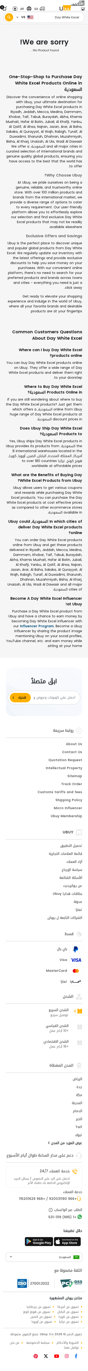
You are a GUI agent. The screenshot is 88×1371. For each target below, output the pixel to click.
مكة (79, 1095)
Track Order (71, 784)
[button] (38, 9)
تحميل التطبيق (71, 846)
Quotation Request (65, 760)
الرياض (77, 1079)
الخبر (79, 1119)
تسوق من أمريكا (68, 1307)
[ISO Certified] (35, 1283)
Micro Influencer (68, 808)
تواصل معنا (71, 1348)
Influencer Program (37, 626)
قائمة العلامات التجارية (65, 854)
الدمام (77, 1111)
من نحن (14, 1343)
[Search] (9, 17)
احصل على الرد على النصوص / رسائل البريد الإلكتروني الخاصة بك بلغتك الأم (42, 1181)
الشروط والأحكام (68, 1343)
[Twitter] (47, 1357)
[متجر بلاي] (39, 1243)
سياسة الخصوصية (38, 1343)
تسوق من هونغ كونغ (36, 1312)
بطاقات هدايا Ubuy (67, 894)
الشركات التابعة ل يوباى (64, 918)
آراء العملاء (74, 862)
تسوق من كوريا (69, 1317)
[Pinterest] (38, 1357)
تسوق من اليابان (68, 1312)
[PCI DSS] (71, 1283)
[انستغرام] (68, 1357)
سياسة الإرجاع (72, 870)
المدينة (77, 1103)
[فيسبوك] (77, 1357)
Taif (78, 1127)
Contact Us (72, 752)
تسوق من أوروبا (42, 1322)
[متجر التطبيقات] (68, 1243)
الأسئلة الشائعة (70, 878)
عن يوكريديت (72, 886)
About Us (74, 744)
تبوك (78, 1135)
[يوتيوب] (58, 1357)
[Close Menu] (82, 10)
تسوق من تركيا (69, 1322)
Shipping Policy (68, 800)
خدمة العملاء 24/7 (55, 1171)
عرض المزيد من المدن (66, 1143)
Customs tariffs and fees (60, 792)
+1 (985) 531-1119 (62, 1217)
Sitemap (74, 776)
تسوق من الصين (41, 1317)
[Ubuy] (65, 9)
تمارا (79, 910)
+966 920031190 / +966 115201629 (48, 1199)
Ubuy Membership (66, 816)
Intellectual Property (64, 768)
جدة (79, 1087)
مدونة (78, 902)
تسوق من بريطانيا (38, 1307)
